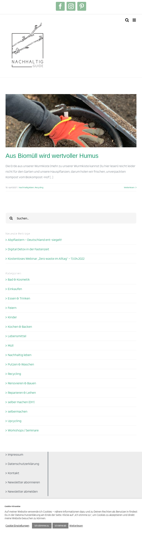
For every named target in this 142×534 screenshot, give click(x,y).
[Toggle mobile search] (127, 20)
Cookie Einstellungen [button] (17, 525)
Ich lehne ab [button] (60, 525)
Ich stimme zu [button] (42, 525)
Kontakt (13, 473)
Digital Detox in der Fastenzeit (28, 249)
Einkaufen (15, 289)
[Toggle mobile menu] (134, 20)
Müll (10, 345)
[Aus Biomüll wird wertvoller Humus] (71, 120)
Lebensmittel (17, 336)
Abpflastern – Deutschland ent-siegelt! (35, 240)
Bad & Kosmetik (19, 279)
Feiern (12, 308)
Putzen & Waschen (21, 364)
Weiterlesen (129, 187)
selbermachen (17, 411)
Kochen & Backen (20, 326)
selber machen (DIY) (21, 402)
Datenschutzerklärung (23, 464)
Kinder (12, 317)
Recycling (39, 187)
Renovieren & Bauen (22, 383)
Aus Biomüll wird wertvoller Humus (52, 155)
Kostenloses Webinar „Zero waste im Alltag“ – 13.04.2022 (46, 258)
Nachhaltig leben (26, 187)
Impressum (15, 454)
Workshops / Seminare (23, 430)
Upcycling (14, 421)
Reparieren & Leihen (22, 392)
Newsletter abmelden (23, 491)
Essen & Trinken (19, 298)
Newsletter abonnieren (24, 482)
